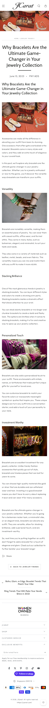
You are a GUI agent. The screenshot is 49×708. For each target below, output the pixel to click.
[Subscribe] (45, 652)
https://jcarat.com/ (24, 702)
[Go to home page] (23, 6)
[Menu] (3, 6)
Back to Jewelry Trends (26, 567)
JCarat (20, 699)
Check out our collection (32, 545)
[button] (38, 6)
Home (16, 38)
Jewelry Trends (27, 38)
